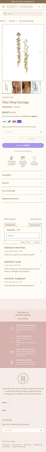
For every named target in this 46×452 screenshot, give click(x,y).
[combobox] (23, 13)
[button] (43, 6)
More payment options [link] (23, 151)
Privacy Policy (6, 445)
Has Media (36, 242)
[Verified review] (21, 251)
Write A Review (10, 219)
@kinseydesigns (23, 318)
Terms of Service (16, 445)
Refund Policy (27, 445)
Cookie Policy (6, 446)
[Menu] (3, 6)
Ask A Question (36, 219)
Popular (28, 242)
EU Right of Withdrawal (18, 446)
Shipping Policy (37, 445)
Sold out (31, 139)
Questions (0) (35, 225)
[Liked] (41, 251)
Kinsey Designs (11, 441)
